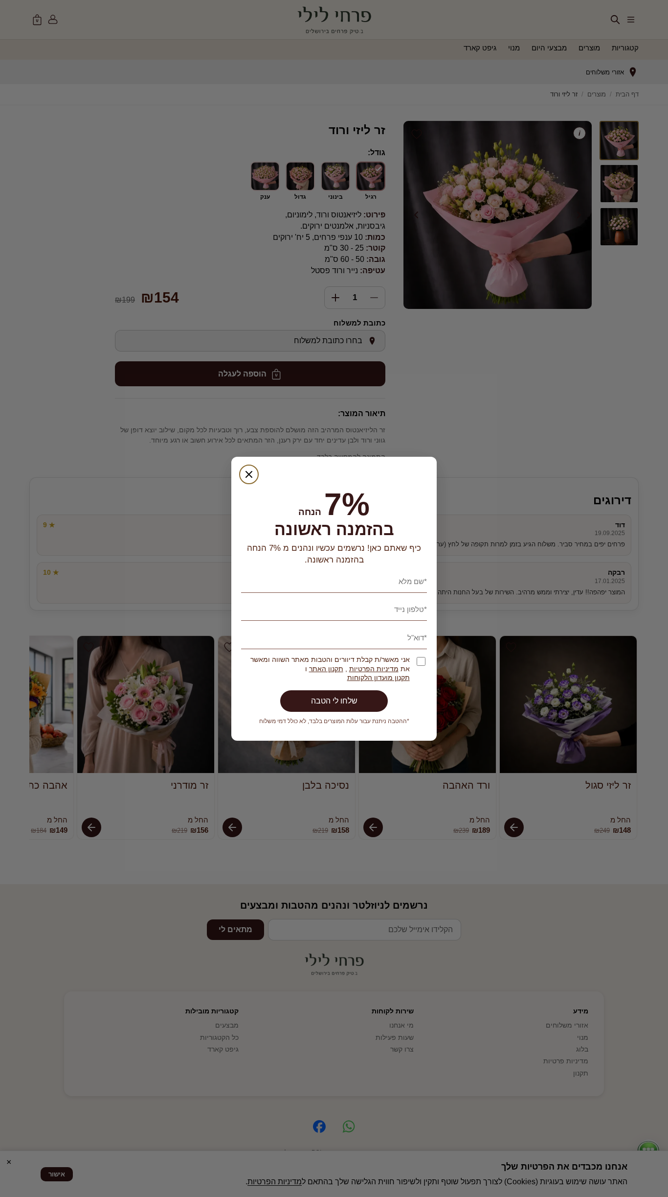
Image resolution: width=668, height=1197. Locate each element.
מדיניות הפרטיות (374, 669)
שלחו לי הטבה (334, 701)
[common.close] (249, 474)
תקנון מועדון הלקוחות (378, 677)
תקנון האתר (326, 669)
